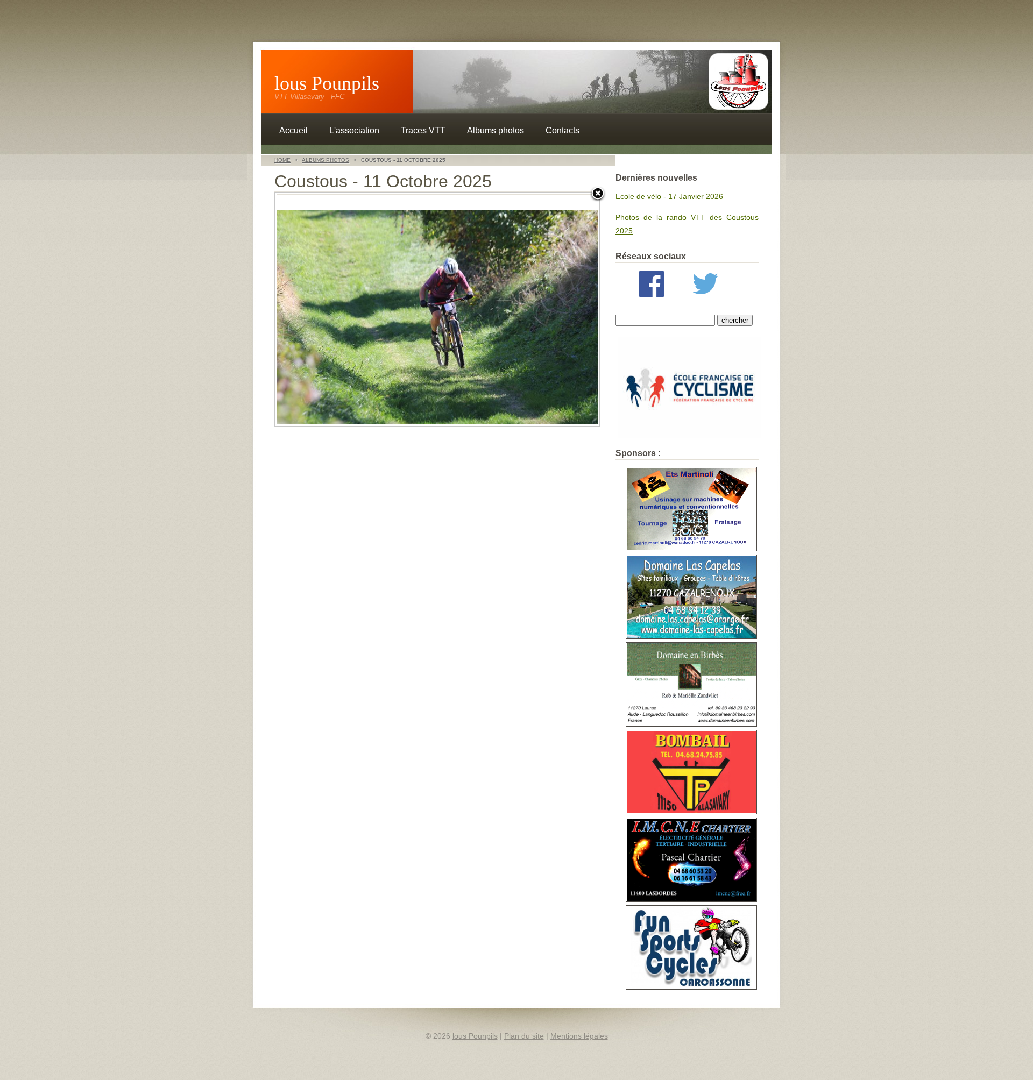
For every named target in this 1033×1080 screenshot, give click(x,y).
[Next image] (542, 309)
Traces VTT (423, 130)
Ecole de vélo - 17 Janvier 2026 (669, 196)
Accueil (293, 130)
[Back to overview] (598, 194)
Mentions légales (579, 1036)
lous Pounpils (326, 83)
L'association (354, 130)
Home (282, 160)
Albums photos (495, 130)
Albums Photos (325, 160)
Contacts (562, 130)
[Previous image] (331, 309)
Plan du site (524, 1036)
